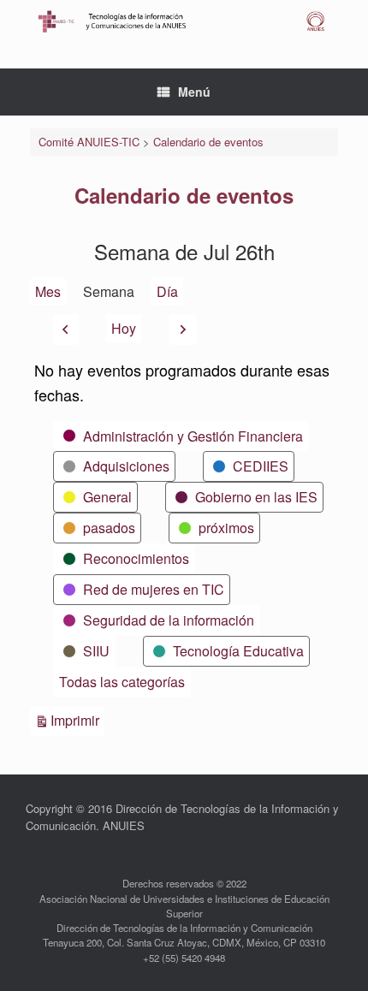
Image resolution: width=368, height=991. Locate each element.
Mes (48, 291)
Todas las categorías (122, 681)
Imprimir (77, 719)
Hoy (123, 328)
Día (167, 291)
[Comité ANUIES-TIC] (184, 21)
